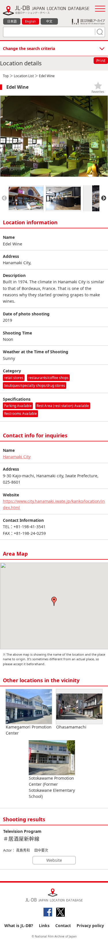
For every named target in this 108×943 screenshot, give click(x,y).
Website (54, 860)
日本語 (12, 21)
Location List (24, 75)
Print (100, 60)
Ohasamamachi (71, 727)
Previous (4, 198)
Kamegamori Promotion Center (29, 730)
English (30, 21)
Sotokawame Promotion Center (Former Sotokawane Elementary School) (52, 787)
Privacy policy (90, 925)
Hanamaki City (17, 456)
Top (6, 75)
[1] (99, 31)
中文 (49, 21)
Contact (63, 925)
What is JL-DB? (18, 925)
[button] (54, 601)
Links (44, 925)
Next (104, 198)
